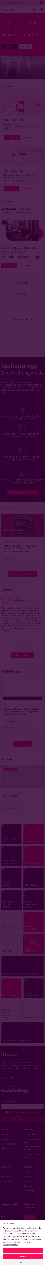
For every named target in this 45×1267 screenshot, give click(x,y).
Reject (23, 1250)
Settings (23, 1262)
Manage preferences (10, 1245)
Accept (23, 1256)
